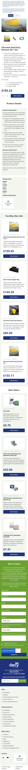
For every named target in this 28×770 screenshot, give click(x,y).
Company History (8, 737)
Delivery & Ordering (8, 714)
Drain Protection (8, 699)
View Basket (6, 710)
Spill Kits (5, 695)
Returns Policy (7, 717)
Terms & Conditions (8, 721)
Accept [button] (10, 15)
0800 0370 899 (14, 672)
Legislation (6, 741)
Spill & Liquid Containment (10, 697)
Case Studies (6, 743)
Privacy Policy (19, 5)
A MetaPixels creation (18, 767)
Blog (4, 739)
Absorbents (6, 692)
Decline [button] (17, 15)
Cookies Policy (6, 6)
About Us (6, 734)
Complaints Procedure (9, 726)
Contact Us (6, 712)
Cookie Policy (7, 724)
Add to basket (17, 96)
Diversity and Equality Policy (11, 748)
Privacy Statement (8, 719)
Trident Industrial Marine (10, 701)
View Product (14, 256)
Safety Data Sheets (8, 746)
